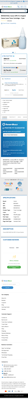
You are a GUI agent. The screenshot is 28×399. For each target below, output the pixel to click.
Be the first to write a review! (14, 267)
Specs (19, 117)
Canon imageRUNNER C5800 (19, 172)
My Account (4, 320)
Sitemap (4, 309)
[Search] (25, 11)
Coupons (4, 302)
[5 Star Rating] (8, 184)
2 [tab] (15, 52)
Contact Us (4, 317)
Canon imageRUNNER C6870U (7, 169)
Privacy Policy (5, 337)
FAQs (3, 328)
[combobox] (14, 10)
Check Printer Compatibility (9, 23)
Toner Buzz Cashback (7, 322)
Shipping (4, 331)
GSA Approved (5, 350)
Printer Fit (12, 117)
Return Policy (5, 335)
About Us (4, 298)
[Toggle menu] (25, 6)
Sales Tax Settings (6, 348)
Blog (3, 305)
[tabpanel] (14, 38)
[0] (21, 6)
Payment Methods (6, 333)
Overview (4, 117)
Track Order (4, 324)
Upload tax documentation (18, 94)
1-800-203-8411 (7, 369)
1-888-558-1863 (7, 371)
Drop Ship (4, 357)
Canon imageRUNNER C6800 (19, 169)
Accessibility (4, 340)
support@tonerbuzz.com (10, 377)
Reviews (3, 300)
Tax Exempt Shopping (7, 355)
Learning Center (6, 307)
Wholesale (4, 352)
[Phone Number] (18, 6)
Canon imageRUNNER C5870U (7, 172)
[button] (20, 189)
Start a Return (5, 326)
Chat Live (21, 179)
